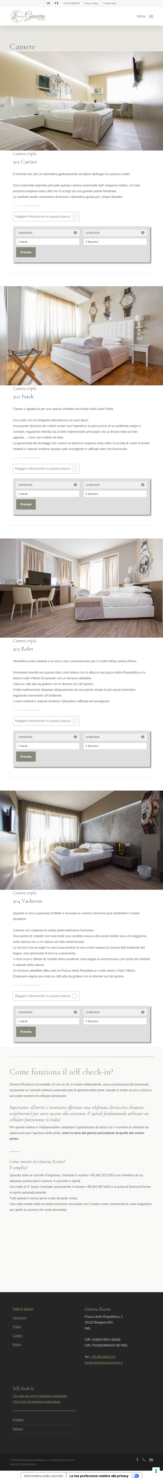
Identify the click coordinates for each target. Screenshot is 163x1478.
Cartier (17, 1335)
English (18, 1419)
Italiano (18, 1429)
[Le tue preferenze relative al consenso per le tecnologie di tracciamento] (156, 1471)
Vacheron (19, 1318)
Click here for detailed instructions (36, 1401)
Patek (17, 1326)
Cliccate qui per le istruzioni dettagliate (40, 1396)
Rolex (17, 1344)
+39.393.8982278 (102, 1357)
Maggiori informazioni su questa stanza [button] (42, 216)
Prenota (25, 252)
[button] (145, 16)
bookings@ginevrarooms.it (103, 1362)
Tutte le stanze (23, 1309)
